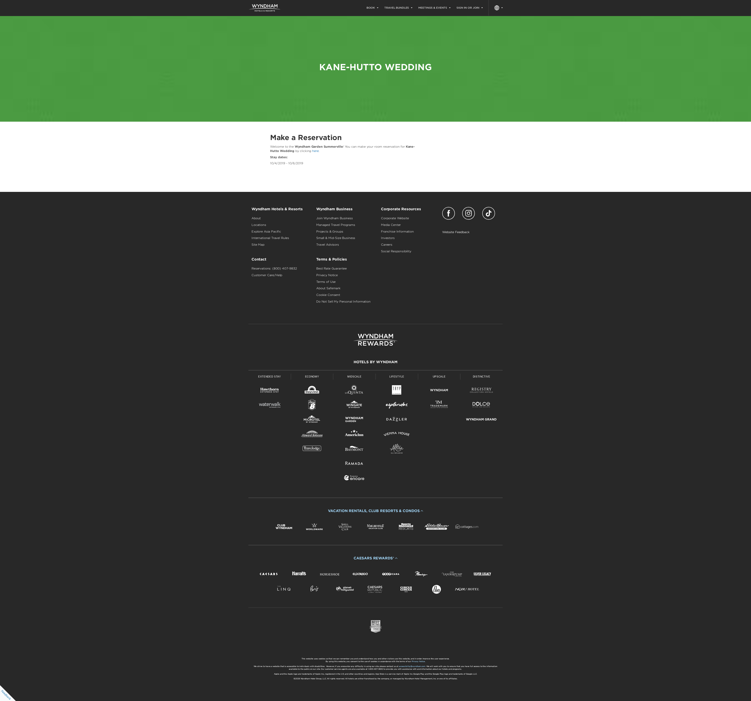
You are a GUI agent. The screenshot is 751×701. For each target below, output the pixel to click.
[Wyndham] (439, 390)
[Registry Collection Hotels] (481, 390)
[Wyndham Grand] (481, 420)
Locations (259, 225)
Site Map (258, 244)
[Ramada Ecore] (354, 478)
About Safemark (328, 288)
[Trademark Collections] (439, 405)
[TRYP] (396, 390)
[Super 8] (312, 405)
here (315, 151)
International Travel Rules (270, 238)
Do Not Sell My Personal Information (343, 301)
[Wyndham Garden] (354, 420)
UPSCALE (439, 376)
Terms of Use (326, 282)
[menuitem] (372, 8)
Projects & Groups (329, 231)
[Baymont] (354, 449)
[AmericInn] (354, 434)
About (256, 218)
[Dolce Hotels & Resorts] (481, 405)
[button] (375, 511)
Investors (388, 238)
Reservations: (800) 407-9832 (274, 268)
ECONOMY (312, 376)
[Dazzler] (396, 420)
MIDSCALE (354, 376)
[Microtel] (312, 420)
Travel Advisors (327, 244)
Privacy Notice (327, 275)
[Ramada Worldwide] (354, 463)
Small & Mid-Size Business (335, 238)
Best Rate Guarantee (331, 268)
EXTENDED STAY (269, 376)
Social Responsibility (396, 251)
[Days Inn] (312, 390)
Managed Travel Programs (335, 225)
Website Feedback (456, 232)
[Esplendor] (396, 405)
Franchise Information (397, 231)
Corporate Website (395, 218)
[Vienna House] (396, 434)
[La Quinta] (354, 390)
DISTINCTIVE (481, 376)
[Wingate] (354, 405)
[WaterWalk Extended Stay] (269, 405)
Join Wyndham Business (334, 218)
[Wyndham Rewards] (375, 340)
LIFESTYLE (396, 376)
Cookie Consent (328, 295)
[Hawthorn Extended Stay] (269, 390)
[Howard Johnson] (312, 434)
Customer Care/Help (267, 275)
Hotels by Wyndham (375, 362)
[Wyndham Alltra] (396, 449)
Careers (386, 244)
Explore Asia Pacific (266, 231)
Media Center (391, 225)
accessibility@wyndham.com (412, 666)
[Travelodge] (312, 449)
